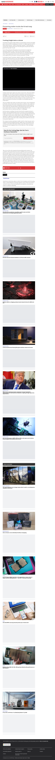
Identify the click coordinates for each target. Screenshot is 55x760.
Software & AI (36, 4)
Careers (4, 753)
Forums (51, 4)
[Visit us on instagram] (38, 1)
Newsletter (33, 36)
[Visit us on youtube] (40, 1)
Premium (47, 4)
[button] (52, 1)
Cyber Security (11, 23)
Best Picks (6, 4)
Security (5, 174)
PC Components (18, 4)
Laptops (26, 4)
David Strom (10, 28)
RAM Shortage (29, 20)
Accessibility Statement (7, 751)
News (23, 4)
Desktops (31, 4)
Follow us (27, 36)
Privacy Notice (6, 142)
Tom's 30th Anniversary (39, 20)
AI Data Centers (21, 20)
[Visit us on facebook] (35, 1)
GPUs (13, 4)
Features (4, 28)
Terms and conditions (7, 749)
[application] (19, 79)
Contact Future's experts (19, 749)
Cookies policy (42, 749)
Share (5, 36)
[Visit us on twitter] (36, 1)
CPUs (10, 4)
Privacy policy (30, 749)
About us (29, 751)
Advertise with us (18, 751)
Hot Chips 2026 (12, 20)
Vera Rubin (49, 20)
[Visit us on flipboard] (41, 1)
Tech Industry (5, 23)
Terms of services (16, 141)
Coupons (41, 4)
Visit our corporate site (44, 741)
